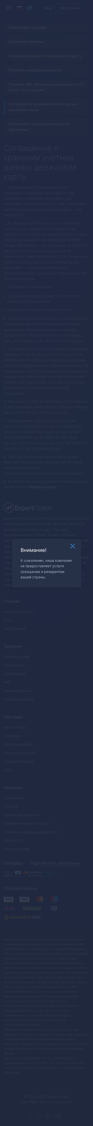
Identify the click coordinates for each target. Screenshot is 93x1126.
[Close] (72, 547)
